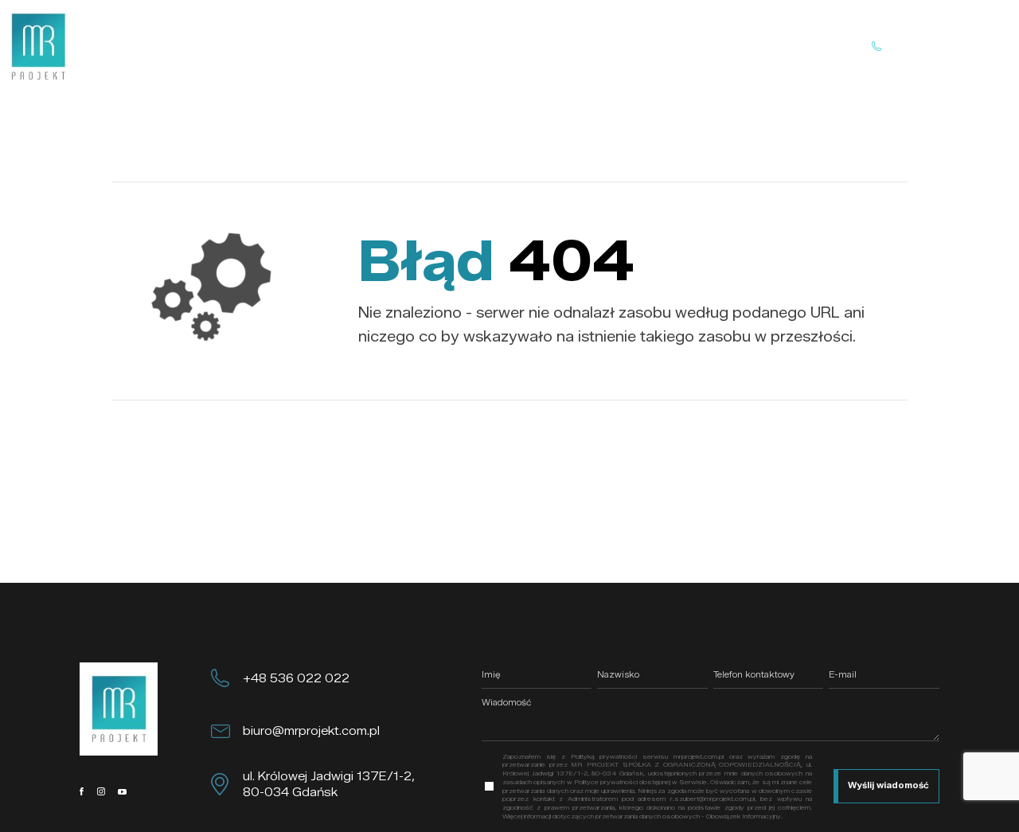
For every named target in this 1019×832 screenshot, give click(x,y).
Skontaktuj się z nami (941, 46)
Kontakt (626, 46)
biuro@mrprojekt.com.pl (311, 731)
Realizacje (546, 46)
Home (343, 46)
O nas (406, 46)
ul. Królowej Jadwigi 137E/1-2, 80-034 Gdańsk (329, 784)
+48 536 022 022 (296, 678)
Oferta (470, 46)
